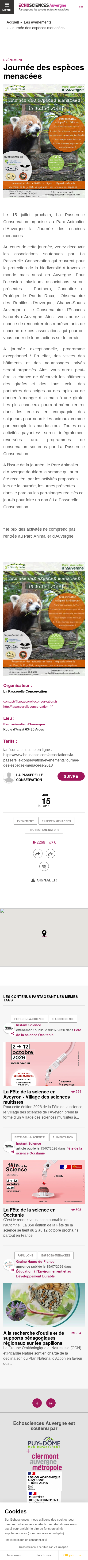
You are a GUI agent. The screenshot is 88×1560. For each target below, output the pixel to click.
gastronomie (62, 1019)
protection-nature (44, 830)
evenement (25, 821)
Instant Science (28, 1025)
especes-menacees (56, 821)
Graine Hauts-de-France (35, 1261)
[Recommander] (50, 853)
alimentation (63, 1137)
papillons (25, 1255)
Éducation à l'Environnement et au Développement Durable (43, 1273)
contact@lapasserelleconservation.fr (30, 701)
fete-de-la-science (29, 1019)
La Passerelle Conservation (29, 777)
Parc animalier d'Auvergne (24, 724)
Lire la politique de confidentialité (26, 1540)
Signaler (46, 880)
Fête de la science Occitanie (48, 1032)
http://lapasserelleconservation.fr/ (28, 706)
